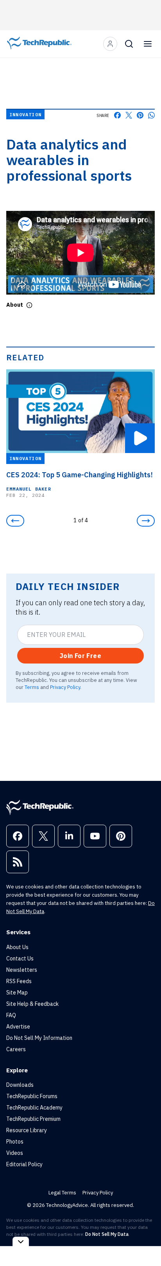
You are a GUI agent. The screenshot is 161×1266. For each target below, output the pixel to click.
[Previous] (15, 521)
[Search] (129, 44)
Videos (14, 1152)
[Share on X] (128, 115)
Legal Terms (62, 1192)
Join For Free (80, 656)
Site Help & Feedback (32, 1003)
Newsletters (21, 969)
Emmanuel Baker (28, 489)
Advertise (18, 1026)
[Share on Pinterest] (140, 115)
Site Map (17, 992)
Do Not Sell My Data (107, 1234)
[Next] (146, 521)
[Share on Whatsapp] (151, 115)
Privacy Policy (65, 687)
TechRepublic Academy (34, 1107)
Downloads (20, 1084)
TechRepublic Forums (31, 1096)
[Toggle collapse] (21, 1241)
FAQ (11, 1015)
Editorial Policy (24, 1164)
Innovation (25, 114)
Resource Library (26, 1130)
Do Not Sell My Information (39, 1037)
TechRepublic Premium (33, 1118)
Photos (14, 1141)
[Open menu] (148, 44)
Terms (32, 687)
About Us (17, 947)
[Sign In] (110, 44)
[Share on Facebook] (117, 115)
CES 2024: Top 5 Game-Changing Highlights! (79, 475)
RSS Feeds (19, 981)
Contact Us (20, 958)
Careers (16, 1049)
